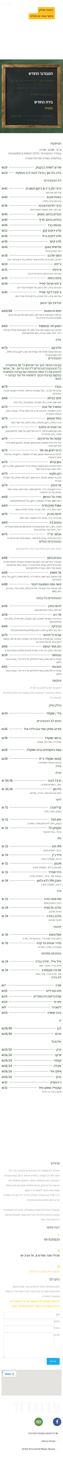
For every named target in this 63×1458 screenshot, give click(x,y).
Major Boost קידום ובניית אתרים (38, 1449)
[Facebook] (57, 1422)
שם (58, 1314)
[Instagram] (48, 1422)
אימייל (57, 1328)
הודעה (57, 1335)
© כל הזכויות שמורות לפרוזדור (43, 1433)
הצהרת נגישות (48, 1441)
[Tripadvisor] (38, 1422)
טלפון (57, 1321)
